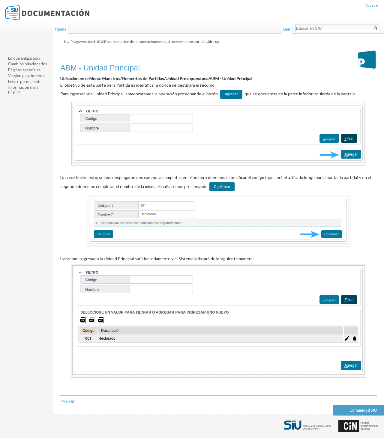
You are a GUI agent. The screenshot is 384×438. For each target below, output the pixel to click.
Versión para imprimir (27, 75)
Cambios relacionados (27, 63)
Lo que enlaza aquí (24, 58)
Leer (287, 29)
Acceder (372, 5)
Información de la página (23, 89)
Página (60, 29)
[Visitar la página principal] (47, 12)
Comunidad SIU (363, 410)
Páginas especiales (24, 69)
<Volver (67, 401)
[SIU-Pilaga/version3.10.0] (367, 59)
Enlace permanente (24, 81)
